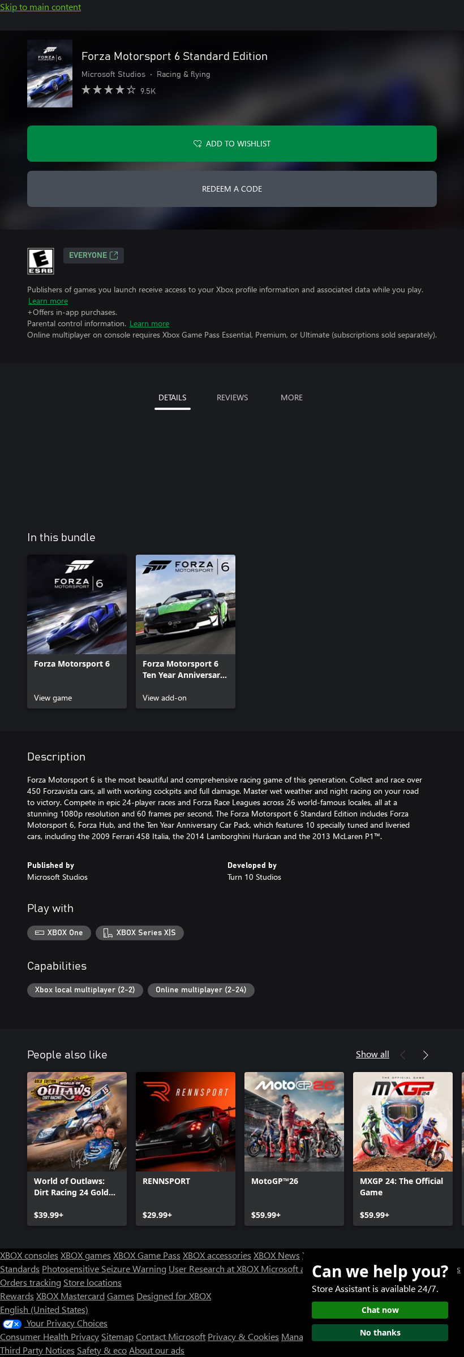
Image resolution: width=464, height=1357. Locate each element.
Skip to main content (40, 6)
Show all (372, 1054)
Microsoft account (296, 1268)
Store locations (92, 1282)
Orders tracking (30, 1282)
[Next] (425, 1055)
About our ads (156, 1350)
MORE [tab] (292, 397)
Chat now (380, 1309)
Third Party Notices (37, 1350)
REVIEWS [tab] (232, 397)
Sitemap (117, 1336)
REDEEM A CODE (232, 188)
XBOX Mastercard (70, 1296)
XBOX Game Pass (147, 1255)
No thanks (380, 1332)
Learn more (48, 300)
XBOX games (86, 1255)
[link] (77, 631)
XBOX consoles (29, 1255)
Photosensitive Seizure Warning (104, 1268)
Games (120, 1296)
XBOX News (277, 1255)
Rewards (17, 1296)
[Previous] (403, 1055)
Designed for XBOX (173, 1296)
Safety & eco (102, 1350)
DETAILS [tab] (172, 397)
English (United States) (44, 1309)
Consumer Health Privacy (49, 1336)
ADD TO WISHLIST (238, 143)
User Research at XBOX (215, 1268)
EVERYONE (88, 256)
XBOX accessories (217, 1255)
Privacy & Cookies (243, 1336)
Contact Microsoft (170, 1336)
